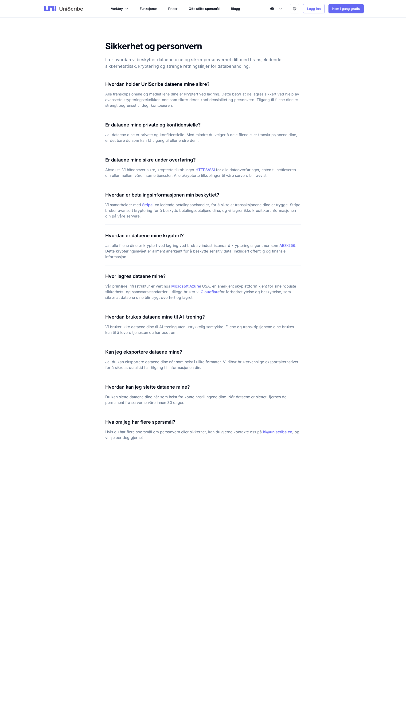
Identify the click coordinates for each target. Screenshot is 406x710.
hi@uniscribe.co (277, 432)
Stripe (147, 204)
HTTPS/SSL (205, 169)
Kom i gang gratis (346, 9)
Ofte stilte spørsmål (204, 9)
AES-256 (287, 245)
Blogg (235, 9)
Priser (172, 9)
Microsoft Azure (185, 286)
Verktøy (117, 9)
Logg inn (314, 9)
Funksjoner (148, 9)
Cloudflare (210, 291)
